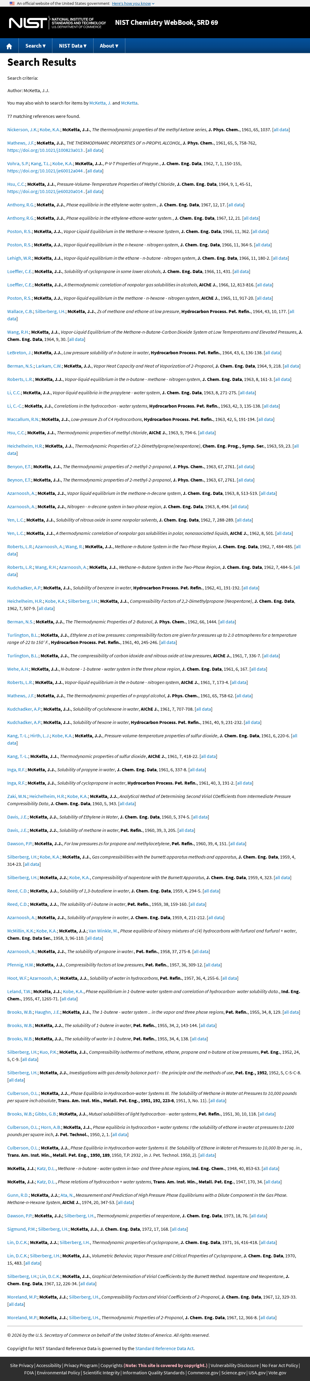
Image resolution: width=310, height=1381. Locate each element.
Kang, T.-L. (17, 735)
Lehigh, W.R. (19, 258)
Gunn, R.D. (18, 1195)
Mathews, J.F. (21, 143)
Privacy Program (80, 1365)
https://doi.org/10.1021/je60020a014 (45, 191)
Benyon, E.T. (19, 466)
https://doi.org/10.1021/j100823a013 (45, 150)
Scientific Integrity (101, 1372)
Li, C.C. (14, 392)
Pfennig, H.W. (20, 965)
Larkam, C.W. (49, 366)
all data (281, 129)
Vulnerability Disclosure (235, 1365)
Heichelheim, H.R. (25, 446)
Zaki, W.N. (17, 796)
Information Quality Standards (154, 1372)
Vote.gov (277, 1372)
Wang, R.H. (18, 332)
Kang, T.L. (40, 163)
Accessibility (48, 1365)
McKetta (129, 103)
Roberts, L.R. (20, 379)
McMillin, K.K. (20, 931)
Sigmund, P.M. (21, 1229)
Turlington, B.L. (22, 635)
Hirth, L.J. (40, 735)
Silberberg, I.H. (50, 311)
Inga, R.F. (16, 769)
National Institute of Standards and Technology (57, 22)
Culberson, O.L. (23, 1093)
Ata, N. (67, 1195)
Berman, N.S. (20, 366)
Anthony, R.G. (21, 205)
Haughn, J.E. (47, 1012)
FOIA (29, 1372)
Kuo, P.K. (48, 1052)
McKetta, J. (100, 103)
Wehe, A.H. (18, 669)
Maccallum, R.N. (23, 419)
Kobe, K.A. (50, 129)
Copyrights (112, 1365)
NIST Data (70, 45)
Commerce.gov (203, 1372)
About (107, 45)
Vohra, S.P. (18, 163)
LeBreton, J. (19, 352)
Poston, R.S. (19, 231)
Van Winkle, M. (103, 931)
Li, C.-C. (14, 406)
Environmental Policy (58, 1372)
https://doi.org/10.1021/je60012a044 (45, 171)
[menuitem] (9, 45)
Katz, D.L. (46, 1168)
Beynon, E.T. (19, 480)
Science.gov (233, 1372)
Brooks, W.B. (20, 1012)
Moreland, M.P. (22, 1297)
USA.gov (257, 1372)
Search (33, 45)
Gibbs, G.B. (46, 1114)
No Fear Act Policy (280, 1365)
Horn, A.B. (51, 1127)
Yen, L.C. (15, 520)
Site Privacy (21, 1365)
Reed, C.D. (17, 891)
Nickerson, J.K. (22, 129)
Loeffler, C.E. (19, 271)
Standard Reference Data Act (164, 1348)
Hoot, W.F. (17, 978)
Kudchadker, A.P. (24, 588)
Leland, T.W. (19, 991)
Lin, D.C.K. (17, 1242)
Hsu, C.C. (16, 184)
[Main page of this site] (9, 45)
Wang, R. (74, 546)
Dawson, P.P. (19, 843)
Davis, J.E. (17, 817)
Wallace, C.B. (20, 311)
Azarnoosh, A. (21, 493)
